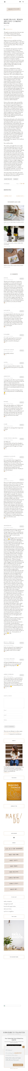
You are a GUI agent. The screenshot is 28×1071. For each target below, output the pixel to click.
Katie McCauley (9, 349)
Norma (6, 401)
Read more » (7, 772)
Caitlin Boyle (8, 37)
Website (5, 720)
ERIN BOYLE (7, 190)
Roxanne (7, 334)
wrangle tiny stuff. (8, 904)
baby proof (8, 179)
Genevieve (7, 376)
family (16, 179)
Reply (21, 278)
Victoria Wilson (9, 659)
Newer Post (8, 196)
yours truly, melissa (10, 438)
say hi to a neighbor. (9, 911)
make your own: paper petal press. (13, 265)
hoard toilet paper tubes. (10, 906)
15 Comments (6, 183)
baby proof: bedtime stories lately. (14, 222)
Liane (5, 424)
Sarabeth (7, 310)
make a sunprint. (8, 901)
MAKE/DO (17, 1053)
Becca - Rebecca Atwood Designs (9, 642)
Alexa (6, 362)
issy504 (6, 277)
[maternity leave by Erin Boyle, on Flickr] (8, 29)
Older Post (20, 196)
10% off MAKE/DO (18, 1065)
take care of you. (8, 909)
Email (5, 715)
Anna (5, 478)
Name (5, 710)
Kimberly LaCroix (9, 456)
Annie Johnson (8, 674)
